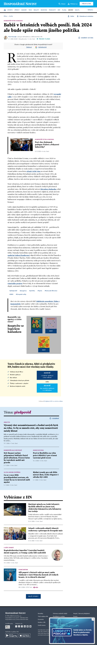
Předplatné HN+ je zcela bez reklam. (53, 401)
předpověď (22, 412)
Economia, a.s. (17, 616)
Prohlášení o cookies (59, 616)
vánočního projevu (15, 283)
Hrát (37, 331)
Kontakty (40, 613)
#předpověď (13, 290)
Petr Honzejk (12, 36)
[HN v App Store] (24, 635)
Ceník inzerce (41, 625)
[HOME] (5, 10)
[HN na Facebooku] (19, 626)
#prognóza (23, 290)
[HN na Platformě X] (16, 626)
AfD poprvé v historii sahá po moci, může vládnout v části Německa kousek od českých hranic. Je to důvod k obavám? (38, 575)
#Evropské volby (21, 294)
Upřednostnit (42, 47)
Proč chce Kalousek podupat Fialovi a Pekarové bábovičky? (47, 144)
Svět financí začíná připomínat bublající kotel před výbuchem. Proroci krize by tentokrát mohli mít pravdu (17, 457)
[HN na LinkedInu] (25, 626)
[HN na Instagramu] (22, 626)
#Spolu (40, 290)
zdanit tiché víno (34, 171)
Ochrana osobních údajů (60, 613)
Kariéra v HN (41, 622)
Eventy (75, 616)
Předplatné (86, 3)
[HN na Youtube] (30, 626)
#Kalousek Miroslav (51, 290)
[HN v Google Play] (11, 635)
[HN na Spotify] (28, 626)
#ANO (11, 294)
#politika (32, 290)
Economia (41, 619)
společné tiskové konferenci (19, 255)
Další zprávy (33, 596)
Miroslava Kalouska (48, 189)
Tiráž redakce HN (43, 616)
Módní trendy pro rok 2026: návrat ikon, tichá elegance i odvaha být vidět (46, 475)
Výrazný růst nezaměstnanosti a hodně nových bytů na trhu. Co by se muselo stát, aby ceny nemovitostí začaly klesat (31, 428)
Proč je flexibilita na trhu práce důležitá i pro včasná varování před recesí (45, 455)
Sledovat (29, 47)
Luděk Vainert (9, 547)
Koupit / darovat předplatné (81, 613)
